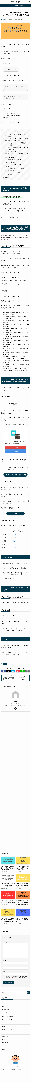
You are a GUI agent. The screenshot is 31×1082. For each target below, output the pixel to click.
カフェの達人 (15, 2)
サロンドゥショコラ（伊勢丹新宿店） (17, 143)
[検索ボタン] (29, 2)
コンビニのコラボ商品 (8, 1016)
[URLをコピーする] (27, 671)
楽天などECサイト (12, 151)
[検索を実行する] (28, 992)
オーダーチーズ (11, 157)
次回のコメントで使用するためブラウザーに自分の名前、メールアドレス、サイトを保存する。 (16, 977)
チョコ (4, 19)
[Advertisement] (15, 782)
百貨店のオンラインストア (14, 159)
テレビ (5, 1026)
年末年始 (5, 1042)
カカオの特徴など (10, 162)
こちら (14, 534)
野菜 (4, 1049)
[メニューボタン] (2, 2)
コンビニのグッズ (7, 1013)
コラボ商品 (6, 1009)
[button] (3, 671)
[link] (15, 708)
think (15, 701)
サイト (4, 971)
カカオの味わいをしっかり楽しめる (17, 168)
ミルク (5, 1032)
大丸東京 (10, 145)
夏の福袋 (5, 1036)
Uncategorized (6, 1003)
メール (5, 966)
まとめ (7, 177)
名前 (4, 960)
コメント (5, 942)
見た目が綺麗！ (11, 171)
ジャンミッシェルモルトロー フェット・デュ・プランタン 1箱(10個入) (15, 442)
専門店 (5, 1039)
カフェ (5, 1006)
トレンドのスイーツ (8, 1029)
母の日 (5, 1046)
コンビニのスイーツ (8, 1019)
